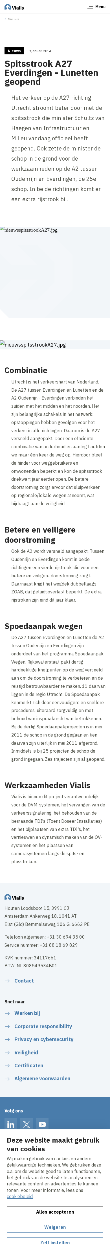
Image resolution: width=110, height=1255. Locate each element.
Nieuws (13, 19)
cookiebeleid (20, 1196)
